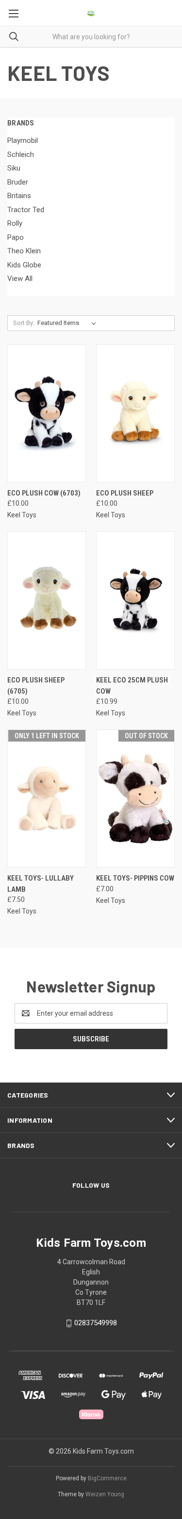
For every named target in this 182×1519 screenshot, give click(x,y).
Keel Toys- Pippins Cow (135, 878)
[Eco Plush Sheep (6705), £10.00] (46, 600)
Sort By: (23, 322)
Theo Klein (24, 251)
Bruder (17, 182)
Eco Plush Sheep (124, 493)
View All (20, 278)
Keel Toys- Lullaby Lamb (40, 884)
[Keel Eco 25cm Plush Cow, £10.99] (135, 600)
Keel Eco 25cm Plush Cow (132, 686)
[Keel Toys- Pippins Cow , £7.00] (135, 798)
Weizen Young (104, 1494)
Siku (13, 168)
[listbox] (68, 323)
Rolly (14, 223)
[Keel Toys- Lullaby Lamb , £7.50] (46, 798)
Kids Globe (24, 265)
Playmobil (22, 140)
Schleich (20, 154)
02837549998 (95, 1322)
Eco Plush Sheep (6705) (36, 686)
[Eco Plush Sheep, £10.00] (135, 413)
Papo (15, 237)
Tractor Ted (25, 209)
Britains (19, 195)
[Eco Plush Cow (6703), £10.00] (46, 413)
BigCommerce (107, 1478)
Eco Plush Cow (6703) (44, 493)
